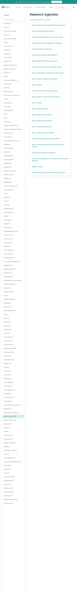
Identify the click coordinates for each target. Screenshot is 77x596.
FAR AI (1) (6, 216)
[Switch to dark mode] (74, 7)
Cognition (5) (7, 122)
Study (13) (6, 454)
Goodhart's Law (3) (9, 235)
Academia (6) (7, 23)
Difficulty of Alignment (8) (10, 186)
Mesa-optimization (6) (10, 310)
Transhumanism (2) (9, 480)
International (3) (8, 273)
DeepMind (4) (7, 178)
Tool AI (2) (6, 473)
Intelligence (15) (8, 265)
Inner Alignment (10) (9, 258)
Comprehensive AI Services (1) (11, 140)
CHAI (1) (6, 114)
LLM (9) (5, 295)
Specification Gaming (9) (10, 450)
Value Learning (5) (8, 492)
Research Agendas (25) (10, 416)
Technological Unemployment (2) (12, 461)
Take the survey (56, 2)
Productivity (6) (8, 386)
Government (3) (8, 242)
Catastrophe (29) (8, 110)
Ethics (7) (6, 201)
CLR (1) (5, 118)
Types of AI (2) (7, 484)
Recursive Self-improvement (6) (12, 405)
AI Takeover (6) (8, 57)
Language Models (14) (10, 284)
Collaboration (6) (8, 133)
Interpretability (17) (9, 276)
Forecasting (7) (8, 220)
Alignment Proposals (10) (10, 65)
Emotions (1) (7, 197)
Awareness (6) (7, 84)
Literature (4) (7, 288)
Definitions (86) (8, 182)
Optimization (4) (8, 341)
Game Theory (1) (8, 227)
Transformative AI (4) (9, 477)
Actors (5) (6, 27)
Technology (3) (8, 465)
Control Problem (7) (9, 159)
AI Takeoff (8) (7, 54)
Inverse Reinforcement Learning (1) (13, 280)
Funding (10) (7, 224)
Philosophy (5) (7, 371)
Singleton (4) (7, 446)
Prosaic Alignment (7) (9, 390)
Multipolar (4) (7, 322)
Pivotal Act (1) (7, 375)
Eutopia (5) (7, 205)
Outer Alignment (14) (9, 359)
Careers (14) (7, 106)
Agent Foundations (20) (10, 38)
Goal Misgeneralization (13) (11, 231)
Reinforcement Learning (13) (11, 412)
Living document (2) (9, 291)
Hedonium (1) (7, 246)
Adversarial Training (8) (10, 31)
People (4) (6, 367)
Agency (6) (7, 35)
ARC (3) (6, 76)
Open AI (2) (7, 333)
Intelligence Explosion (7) (10, 269)
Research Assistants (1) (10, 420)
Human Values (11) (8, 254)
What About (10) (8, 495)
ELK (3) (5, 193)
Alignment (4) (7, 61)
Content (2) (7, 152)
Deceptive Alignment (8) (10, 171)
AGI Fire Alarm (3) (8, 46)
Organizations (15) (8, 344)
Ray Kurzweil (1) (8, 401)
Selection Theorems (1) (10, 443)
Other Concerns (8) (9, 352)
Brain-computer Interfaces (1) (11, 95)
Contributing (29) (8, 156)
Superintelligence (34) (9, 458)
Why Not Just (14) (8, 503)
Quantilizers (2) (7, 393)
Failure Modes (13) (8, 212)
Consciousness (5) (8, 148)
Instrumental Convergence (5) (12, 261)
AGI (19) (6, 42)
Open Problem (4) (8, 337)
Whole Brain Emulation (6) (10, 499)
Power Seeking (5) (8, 382)
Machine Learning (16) (9, 299)
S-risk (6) (6, 431)
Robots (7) (6, 427)
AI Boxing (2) (7, 50)
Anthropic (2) (7, 72)
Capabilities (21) (8, 103)
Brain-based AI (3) (8, 91)
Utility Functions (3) (8, 488)
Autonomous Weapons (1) (10, 80)
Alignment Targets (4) (9, 69)
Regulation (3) (7, 409)
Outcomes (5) (7, 356)
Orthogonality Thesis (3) (10, 348)
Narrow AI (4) (7, 326)
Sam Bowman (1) (8, 435)
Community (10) (8, 137)
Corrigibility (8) (7, 163)
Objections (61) (7, 329)
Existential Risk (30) (8, 208)
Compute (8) (7, 144)
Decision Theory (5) (9, 174)
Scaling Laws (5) (8, 439)
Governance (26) (8, 239)
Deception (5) (7, 167)
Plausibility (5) (7, 378)
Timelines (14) (7, 469)
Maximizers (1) (7, 303)
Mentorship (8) (7, 307)
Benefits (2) (7, 88)
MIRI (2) (6, 314)
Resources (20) (8, 424)
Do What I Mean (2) (9, 190)
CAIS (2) (6, 99)
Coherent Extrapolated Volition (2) (13, 129)
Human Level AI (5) (9, 250)
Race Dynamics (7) (9, 397)
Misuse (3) (6, 318)
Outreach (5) (7, 363)
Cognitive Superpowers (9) (11, 125)
